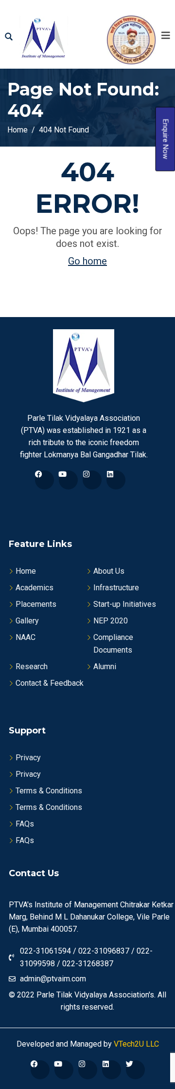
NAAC (25, 637)
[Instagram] (92, 479)
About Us (108, 571)
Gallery (27, 620)
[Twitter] (135, 1069)
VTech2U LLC (135, 1044)
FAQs (25, 823)
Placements (36, 604)
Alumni (104, 666)
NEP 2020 (110, 620)
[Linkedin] (115, 479)
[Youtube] (68, 479)
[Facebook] (44, 479)
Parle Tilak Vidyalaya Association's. (96, 994)
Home (26, 571)
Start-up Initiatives (124, 604)
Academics (34, 587)
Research (32, 666)
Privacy (28, 757)
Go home (87, 261)
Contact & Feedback (50, 683)
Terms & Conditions (49, 790)
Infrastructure (116, 587)
